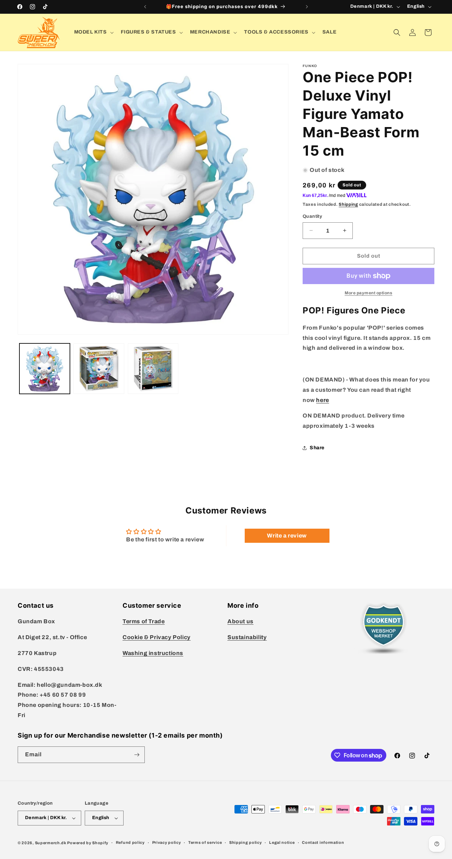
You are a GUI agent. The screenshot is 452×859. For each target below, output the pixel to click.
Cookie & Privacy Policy (157, 637)
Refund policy (130, 842)
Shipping (348, 204)
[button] (93, 32)
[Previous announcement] (145, 6)
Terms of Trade (144, 621)
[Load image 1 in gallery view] (44, 368)
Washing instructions (153, 653)
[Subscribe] (136, 754)
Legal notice (282, 842)
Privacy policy (166, 842)
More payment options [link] (368, 292)
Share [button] (317, 447)
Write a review (287, 536)
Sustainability (247, 637)
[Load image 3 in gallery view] (153, 368)
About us (240, 621)
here (322, 400)
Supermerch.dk (50, 843)
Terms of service (205, 842)
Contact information (323, 842)
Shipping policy (245, 842)
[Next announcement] (307, 6)
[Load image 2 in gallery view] (98, 368)
